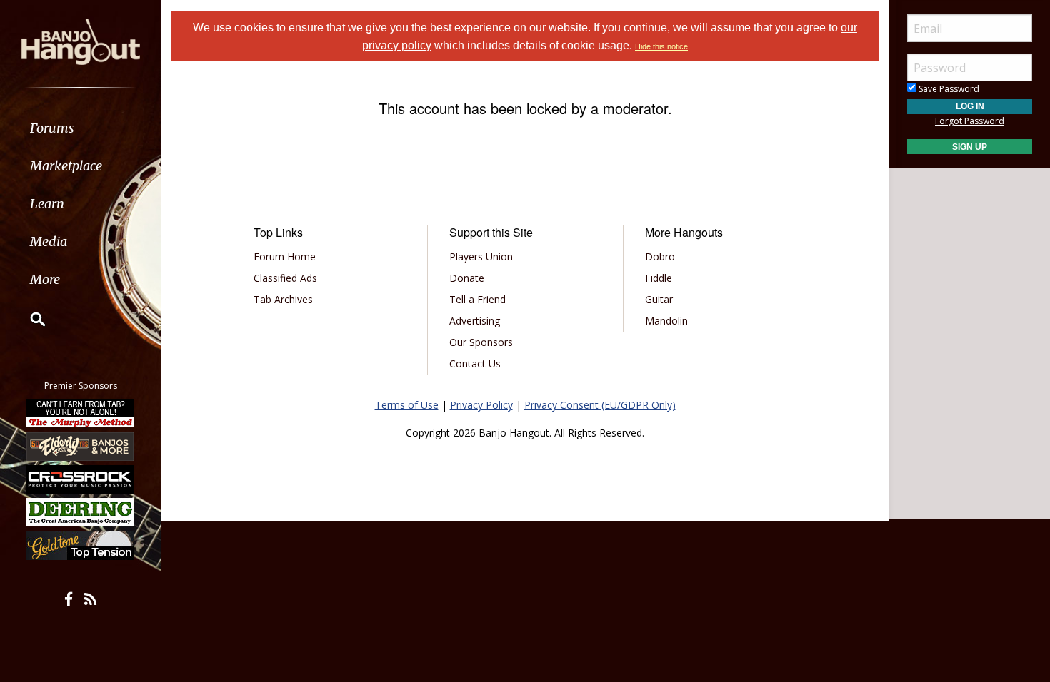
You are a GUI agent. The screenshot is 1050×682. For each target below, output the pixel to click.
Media (48, 241)
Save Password (947, 89)
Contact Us (475, 363)
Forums (52, 128)
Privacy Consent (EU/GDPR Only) (600, 405)
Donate (466, 278)
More (45, 279)
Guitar (659, 299)
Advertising (474, 320)
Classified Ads (285, 278)
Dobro (660, 256)
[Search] (28, 319)
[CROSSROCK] (80, 479)
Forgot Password (969, 121)
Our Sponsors (481, 342)
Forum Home (285, 256)
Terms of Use (407, 405)
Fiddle (658, 278)
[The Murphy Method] (80, 413)
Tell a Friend (477, 299)
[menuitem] (80, 128)
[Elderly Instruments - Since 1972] (80, 445)
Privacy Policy (481, 405)
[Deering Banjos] (80, 512)
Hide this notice (661, 46)
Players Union (481, 256)
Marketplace (66, 166)
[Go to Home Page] (80, 41)
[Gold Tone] (80, 545)
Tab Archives (283, 299)
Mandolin (666, 320)
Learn (47, 203)
